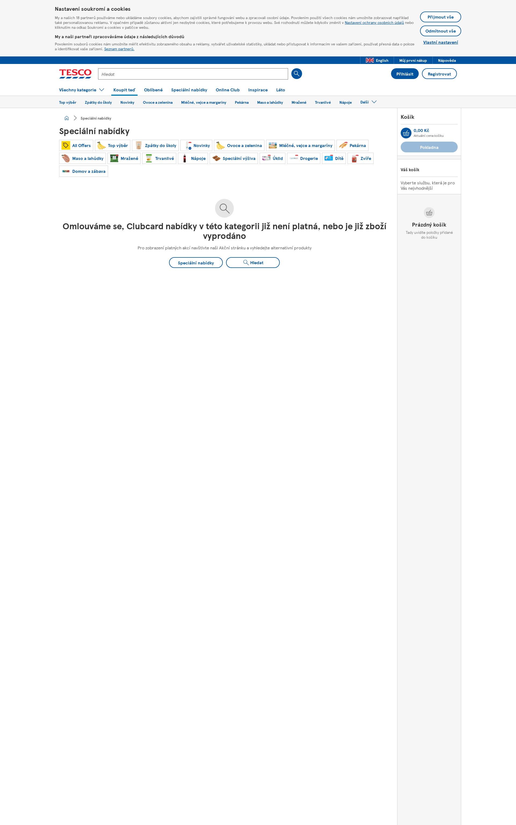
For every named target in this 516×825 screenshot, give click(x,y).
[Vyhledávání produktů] (296, 73)
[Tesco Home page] (75, 74)
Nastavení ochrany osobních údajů (374, 22)
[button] (377, 60)
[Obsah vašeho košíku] (406, 133)
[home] (66, 118)
